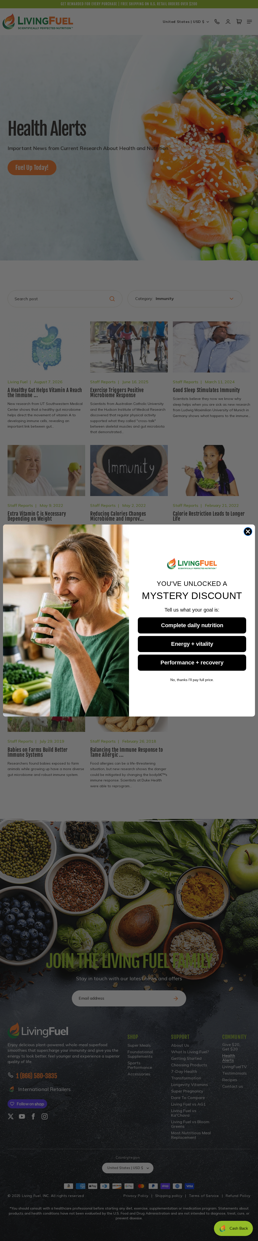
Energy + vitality (192, 644)
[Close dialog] (248, 532)
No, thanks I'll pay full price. (192, 680)
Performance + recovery (191, 662)
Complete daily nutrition (192, 625)
